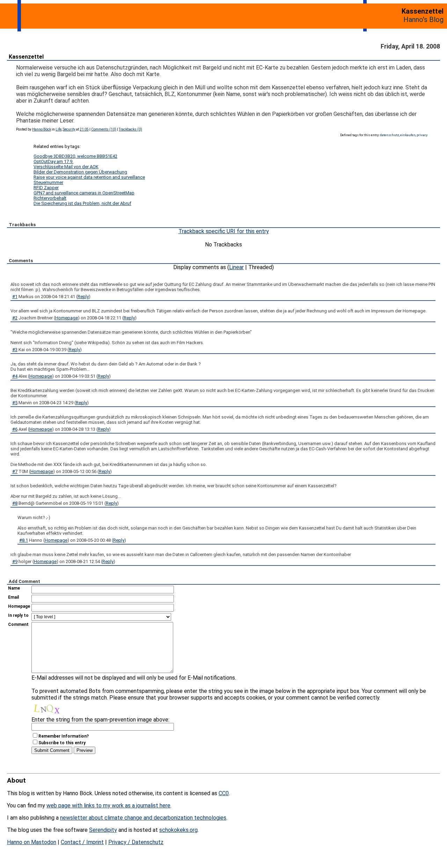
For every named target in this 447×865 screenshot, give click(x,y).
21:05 (84, 129)
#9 (14, 561)
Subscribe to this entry (62, 742)
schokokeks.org (178, 830)
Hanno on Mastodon (31, 842)
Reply (83, 296)
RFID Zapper (46, 187)
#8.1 (23, 540)
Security (69, 129)
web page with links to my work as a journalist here (108, 805)
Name (14, 588)
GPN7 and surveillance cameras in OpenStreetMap (84, 192)
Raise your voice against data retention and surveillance (89, 177)
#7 (14, 471)
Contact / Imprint (82, 842)
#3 (14, 349)
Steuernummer (48, 182)
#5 (14, 402)
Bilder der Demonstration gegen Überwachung (80, 172)
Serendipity (103, 830)
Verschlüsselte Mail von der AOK (66, 166)
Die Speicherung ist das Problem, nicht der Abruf (82, 203)
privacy (422, 135)
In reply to (18, 615)
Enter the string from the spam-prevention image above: (100, 719)
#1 (14, 296)
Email (13, 597)
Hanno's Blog (423, 19)
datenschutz (389, 135)
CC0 (224, 793)
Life (58, 129)
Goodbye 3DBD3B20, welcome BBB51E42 (75, 156)
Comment (18, 624)
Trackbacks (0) (130, 129)
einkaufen (408, 135)
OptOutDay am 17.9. (53, 161)
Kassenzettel (26, 56)
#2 (14, 317)
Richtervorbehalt (50, 198)
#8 (14, 503)
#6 (14, 429)
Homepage (66, 317)
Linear (236, 267)
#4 (14, 376)
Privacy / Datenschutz (135, 842)
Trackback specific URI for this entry (223, 231)
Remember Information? (63, 736)
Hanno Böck (41, 129)
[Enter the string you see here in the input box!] (52, 708)
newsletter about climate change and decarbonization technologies (143, 817)
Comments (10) (103, 129)
